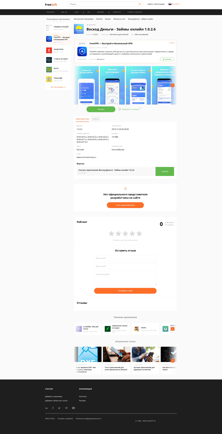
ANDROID (100, 12)
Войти (150, 4)
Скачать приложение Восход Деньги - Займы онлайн (106, 170)
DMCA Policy (50, 418)
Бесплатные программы (83, 19)
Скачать (101, 109)
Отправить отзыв (125, 291)
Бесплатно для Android (119, 34)
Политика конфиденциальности (88, 418)
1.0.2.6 (92, 34)
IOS (89, 12)
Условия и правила (65, 418)
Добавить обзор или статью (56, 401)
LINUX (76, 12)
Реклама (82, 401)
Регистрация (159, 4)
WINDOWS (50, 12)
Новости (117, 12)
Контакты (83, 396)
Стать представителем (125, 205)
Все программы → (58, 87)
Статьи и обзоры (135, 12)
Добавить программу (53, 396)
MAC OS (64, 12)
